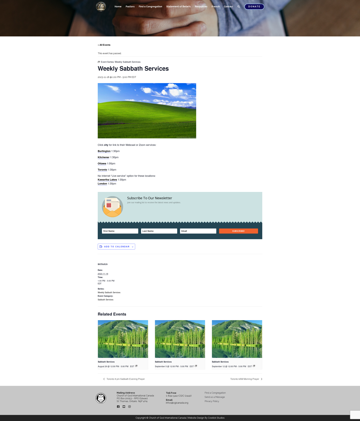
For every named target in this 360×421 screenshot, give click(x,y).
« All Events (104, 44)
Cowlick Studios (216, 418)
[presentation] (123, 339)
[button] (238, 7)
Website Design (196, 418)
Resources (201, 6)
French (216, 6)
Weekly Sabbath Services (109, 292)
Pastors (130, 6)
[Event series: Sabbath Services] (136, 366)
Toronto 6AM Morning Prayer (245, 379)
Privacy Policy (212, 401)
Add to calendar (117, 246)
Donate (254, 6)
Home (118, 6)
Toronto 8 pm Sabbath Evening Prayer (125, 379)
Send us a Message (215, 397)
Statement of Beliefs (178, 6)
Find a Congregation (150, 6)
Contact (228, 6)
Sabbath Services (105, 299)
